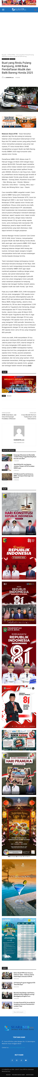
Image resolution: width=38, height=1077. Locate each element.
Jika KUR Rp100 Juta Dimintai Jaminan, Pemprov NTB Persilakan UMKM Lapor (24, 466)
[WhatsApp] (14, 82)
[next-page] (6, 483)
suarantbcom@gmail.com (17, 1047)
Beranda (4, 54)
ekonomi (9, 395)
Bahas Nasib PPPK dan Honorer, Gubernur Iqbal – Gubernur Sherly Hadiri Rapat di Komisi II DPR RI (24, 974)
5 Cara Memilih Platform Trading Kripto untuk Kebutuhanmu (28, 417)
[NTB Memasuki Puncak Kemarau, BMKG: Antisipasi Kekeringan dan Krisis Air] (7, 476)
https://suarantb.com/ (19, 442)
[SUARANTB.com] (3, 77)
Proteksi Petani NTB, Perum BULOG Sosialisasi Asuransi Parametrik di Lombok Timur (24, 1004)
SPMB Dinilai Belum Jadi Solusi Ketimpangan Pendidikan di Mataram (9, 417)
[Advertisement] (19, 32)
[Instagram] (17, 1060)
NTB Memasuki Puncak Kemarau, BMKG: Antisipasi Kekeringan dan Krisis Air (23, 475)
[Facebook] (9, 82)
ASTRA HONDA (11, 54)
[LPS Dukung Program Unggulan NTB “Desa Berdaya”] (7, 985)
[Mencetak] (18, 82)
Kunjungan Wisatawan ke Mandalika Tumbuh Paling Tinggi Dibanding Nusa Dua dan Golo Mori (25, 456)
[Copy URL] (22, 82)
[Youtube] (26, 1060)
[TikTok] (21, 1060)
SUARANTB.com (10, 77)
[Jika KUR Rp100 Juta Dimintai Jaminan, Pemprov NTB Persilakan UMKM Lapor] (7, 467)
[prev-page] (3, 483)
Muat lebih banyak (18, 1012)
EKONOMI (12, 59)
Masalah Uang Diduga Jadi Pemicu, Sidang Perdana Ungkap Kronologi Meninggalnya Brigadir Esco (24, 994)
